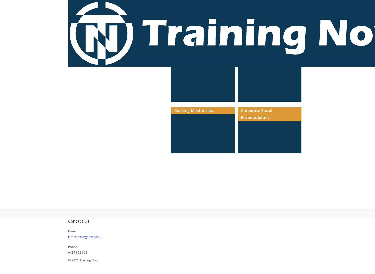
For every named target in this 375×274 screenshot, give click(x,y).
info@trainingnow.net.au (85, 237)
